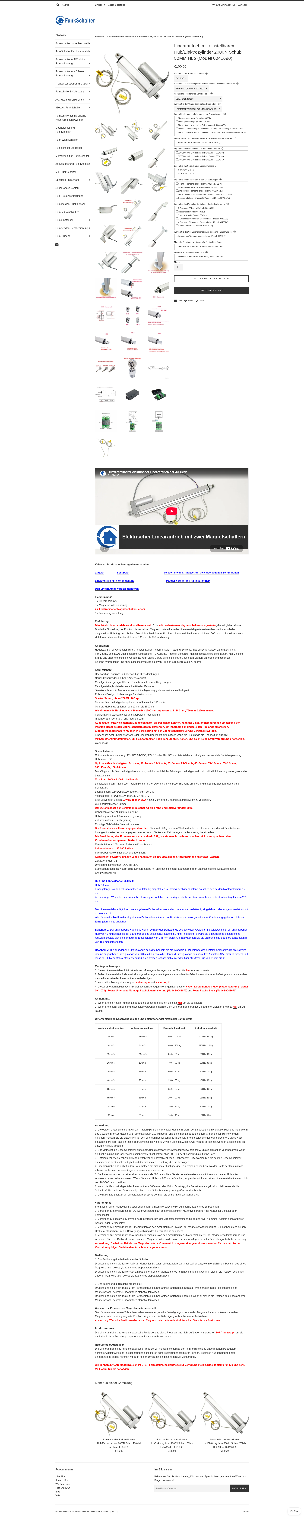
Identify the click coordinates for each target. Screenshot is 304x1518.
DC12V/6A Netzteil (186, 174)
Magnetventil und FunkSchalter (65, 129)
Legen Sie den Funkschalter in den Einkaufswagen (196, 180)
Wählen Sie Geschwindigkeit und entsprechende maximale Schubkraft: (204, 84)
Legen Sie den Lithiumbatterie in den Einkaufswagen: (197, 149)
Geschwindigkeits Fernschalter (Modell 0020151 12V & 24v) (204, 198)
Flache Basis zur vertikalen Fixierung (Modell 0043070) (202, 125)
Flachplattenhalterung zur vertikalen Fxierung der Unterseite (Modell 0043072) (212, 132)
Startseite (60, 35)
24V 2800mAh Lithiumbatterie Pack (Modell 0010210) (201, 160)
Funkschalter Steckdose (68, 148)
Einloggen (100, 5)
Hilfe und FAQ (62, 1487)
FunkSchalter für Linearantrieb (72, 51)
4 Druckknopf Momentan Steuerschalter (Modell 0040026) (203, 222)
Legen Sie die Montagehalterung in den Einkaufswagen (198, 114)
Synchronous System (67, 188)
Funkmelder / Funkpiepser (70, 204)
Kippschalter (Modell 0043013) (191, 212)
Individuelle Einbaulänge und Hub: (189, 252)
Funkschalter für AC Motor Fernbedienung (72, 73)
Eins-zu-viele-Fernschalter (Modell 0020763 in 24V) (200, 187)
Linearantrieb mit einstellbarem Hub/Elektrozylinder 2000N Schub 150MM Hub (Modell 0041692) (171, 1443)
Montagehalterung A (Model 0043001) (194, 118)
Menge (177, 262)
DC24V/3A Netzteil (186, 170)
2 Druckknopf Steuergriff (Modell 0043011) (196, 208)
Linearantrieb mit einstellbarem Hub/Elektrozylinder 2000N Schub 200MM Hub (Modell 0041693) (224, 1443)
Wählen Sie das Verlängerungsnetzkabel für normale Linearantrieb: (203, 232)
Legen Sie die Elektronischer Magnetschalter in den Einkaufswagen (203, 138)
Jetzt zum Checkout (211, 290)
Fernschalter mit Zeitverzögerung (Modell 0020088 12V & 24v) (205, 194)
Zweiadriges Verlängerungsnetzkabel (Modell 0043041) (202, 236)
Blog (57, 1491)
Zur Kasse (243, 5)
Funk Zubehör (72, 236)
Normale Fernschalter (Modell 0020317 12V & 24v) (200, 184)
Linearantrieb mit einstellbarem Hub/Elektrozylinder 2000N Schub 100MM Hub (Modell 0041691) (119, 1443)
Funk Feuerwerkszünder (69, 196)
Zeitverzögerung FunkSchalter (72, 164)
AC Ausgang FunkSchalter (72, 99)
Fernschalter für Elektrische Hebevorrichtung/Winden (70, 117)
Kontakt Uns (61, 1480)
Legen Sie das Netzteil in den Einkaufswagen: (194, 166)
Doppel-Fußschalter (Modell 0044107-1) (195, 226)
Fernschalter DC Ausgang (72, 91)
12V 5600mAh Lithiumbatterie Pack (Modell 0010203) (201, 156)
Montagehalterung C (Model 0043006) (194, 122)
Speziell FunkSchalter (72, 180)
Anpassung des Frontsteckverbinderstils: (191, 94)
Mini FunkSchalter (65, 172)
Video (58, 1495)
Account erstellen (117, 5)
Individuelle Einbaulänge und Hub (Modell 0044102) (200, 256)
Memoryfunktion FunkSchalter (72, 156)
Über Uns (60, 1476)
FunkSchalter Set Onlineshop (87, 1511)
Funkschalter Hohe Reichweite (72, 43)
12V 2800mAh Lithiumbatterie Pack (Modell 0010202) (201, 153)
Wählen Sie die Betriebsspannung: (189, 73)
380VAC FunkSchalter (72, 107)
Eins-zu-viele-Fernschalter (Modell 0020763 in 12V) (200, 191)
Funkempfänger (72, 220)
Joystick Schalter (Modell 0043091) (193, 215)
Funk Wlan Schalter (66, 139)
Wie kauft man (62, 1484)
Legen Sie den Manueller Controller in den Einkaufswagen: (199, 204)
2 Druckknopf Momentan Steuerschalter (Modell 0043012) (203, 219)
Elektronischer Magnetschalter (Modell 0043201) (199, 142)
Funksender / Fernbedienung (72, 228)
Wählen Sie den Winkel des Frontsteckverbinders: (195, 104)
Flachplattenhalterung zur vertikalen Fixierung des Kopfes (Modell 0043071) (211, 129)
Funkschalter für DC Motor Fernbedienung (72, 61)
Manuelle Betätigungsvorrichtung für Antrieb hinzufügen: (198, 242)
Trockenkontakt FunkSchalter (72, 83)
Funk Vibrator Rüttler (67, 212)
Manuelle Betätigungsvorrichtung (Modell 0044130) (200, 246)
